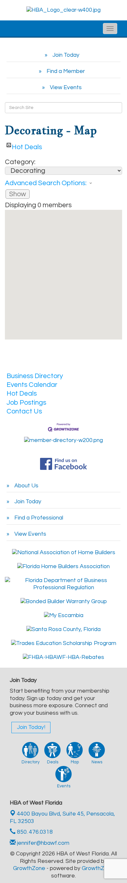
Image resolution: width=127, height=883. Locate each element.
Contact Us (24, 411)
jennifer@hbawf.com (42, 843)
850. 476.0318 (34, 832)
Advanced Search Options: (46, 183)
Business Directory (35, 376)
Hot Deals (27, 145)
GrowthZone (29, 868)
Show (17, 194)
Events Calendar (32, 384)
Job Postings (26, 402)
